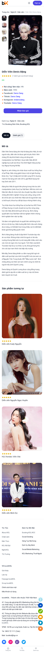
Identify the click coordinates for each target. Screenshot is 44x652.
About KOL (6, 532)
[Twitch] (17, 642)
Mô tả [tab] (6, 135)
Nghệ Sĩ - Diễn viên (17, 12)
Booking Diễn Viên (12, 124)
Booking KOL (25, 124)
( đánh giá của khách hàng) (22, 76)
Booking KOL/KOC (28, 532)
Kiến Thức (5, 541)
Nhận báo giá (23, 111)
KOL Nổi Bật (6, 545)
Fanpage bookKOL (8, 579)
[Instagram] (10, 642)
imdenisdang (19, 100)
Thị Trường (6, 554)
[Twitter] (24, 642)
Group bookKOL (7, 583)
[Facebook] (4, 642)
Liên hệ (4, 575)
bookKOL (5, 623)
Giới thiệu (5, 571)
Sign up (37, 3)
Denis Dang (18, 93)
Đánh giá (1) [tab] (18, 135)
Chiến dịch (5, 537)
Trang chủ (5, 12)
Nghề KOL (5, 550)
